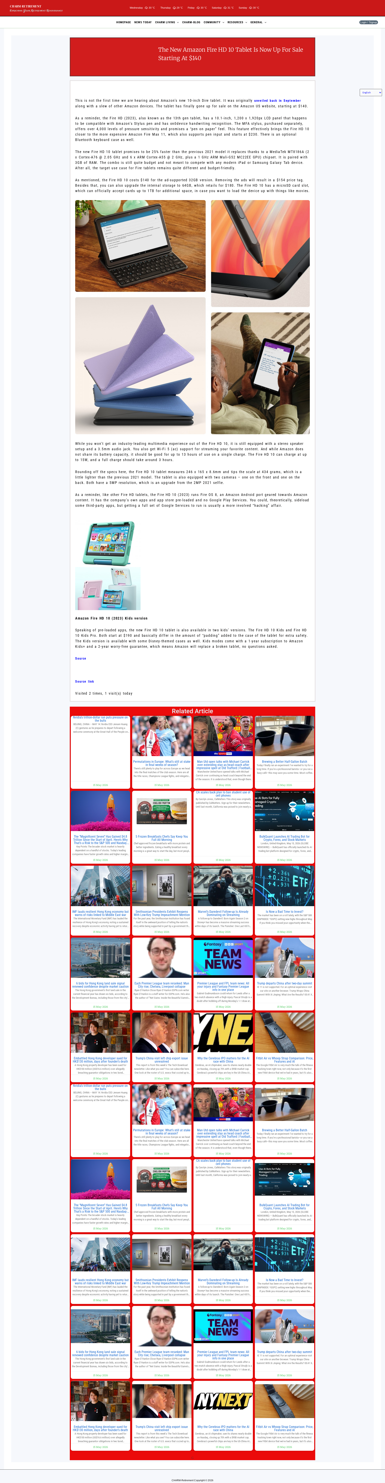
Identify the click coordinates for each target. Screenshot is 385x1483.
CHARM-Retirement (26, 6)
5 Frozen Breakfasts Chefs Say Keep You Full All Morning (162, 838)
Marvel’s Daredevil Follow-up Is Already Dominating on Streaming (223, 913)
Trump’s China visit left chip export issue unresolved (162, 1059)
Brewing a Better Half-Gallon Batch (284, 762)
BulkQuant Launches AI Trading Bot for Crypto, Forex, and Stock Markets (284, 838)
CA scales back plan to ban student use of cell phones (223, 793)
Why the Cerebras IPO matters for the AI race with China (223, 1059)
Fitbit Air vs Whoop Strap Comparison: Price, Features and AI (284, 1059)
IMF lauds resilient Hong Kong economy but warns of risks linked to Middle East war (100, 913)
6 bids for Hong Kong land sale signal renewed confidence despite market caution (100, 984)
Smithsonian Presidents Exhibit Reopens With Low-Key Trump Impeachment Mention (162, 913)
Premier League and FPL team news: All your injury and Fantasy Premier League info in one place (223, 986)
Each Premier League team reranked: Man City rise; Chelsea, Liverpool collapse (162, 984)
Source (80, 658)
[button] (177, 22)
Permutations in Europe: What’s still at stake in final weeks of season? (161, 763)
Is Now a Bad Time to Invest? (284, 912)
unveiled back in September (277, 101)
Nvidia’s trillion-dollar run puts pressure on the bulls (100, 718)
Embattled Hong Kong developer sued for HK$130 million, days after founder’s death (100, 1059)
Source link (84, 681)
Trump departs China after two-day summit (284, 983)
